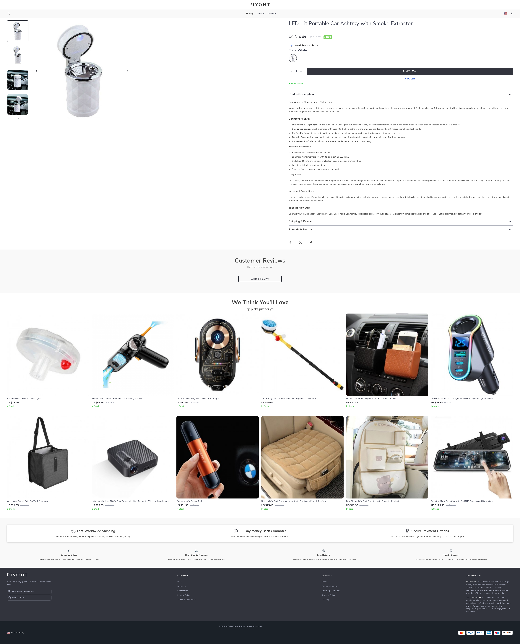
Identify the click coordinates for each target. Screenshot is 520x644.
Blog (179, 582)
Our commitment (474, 597)
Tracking (325, 600)
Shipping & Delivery (331, 591)
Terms (242, 626)
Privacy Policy (183, 595)
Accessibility (257, 626)
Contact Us (182, 591)
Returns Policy (328, 595)
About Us (181, 586)
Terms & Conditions (186, 600)
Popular (260, 14)
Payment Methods (330, 586)
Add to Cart (409, 71)
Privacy (248, 626)
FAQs (324, 582)
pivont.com (471, 582)
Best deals (272, 14)
